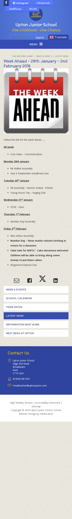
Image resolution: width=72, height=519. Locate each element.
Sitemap (36, 406)
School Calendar (19, 298)
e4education (46, 413)
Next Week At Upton (20, 333)
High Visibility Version (21, 402)
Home (30, 56)
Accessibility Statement (47, 402)
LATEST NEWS (61, 56)
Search (40, 37)
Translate (61, 37)
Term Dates (14, 307)
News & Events (44, 56)
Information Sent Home (23, 324)
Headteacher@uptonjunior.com (30, 385)
